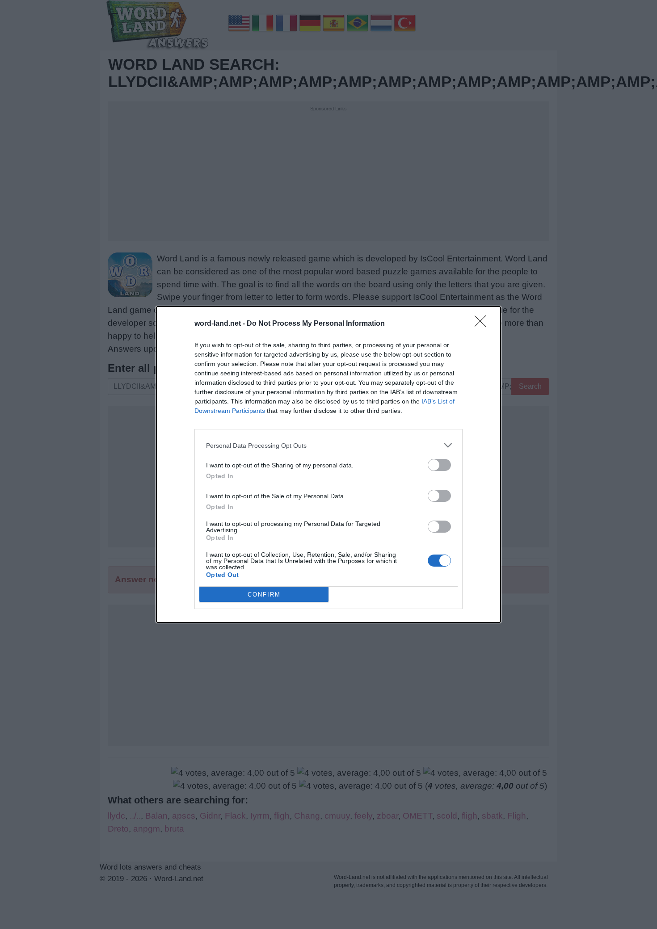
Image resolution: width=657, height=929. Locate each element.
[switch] (439, 465)
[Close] (483, 323)
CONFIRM (264, 594)
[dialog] (328, 464)
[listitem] (328, 445)
